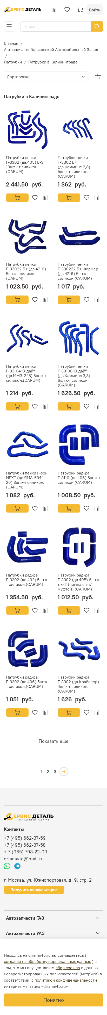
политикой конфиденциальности (66, 980)
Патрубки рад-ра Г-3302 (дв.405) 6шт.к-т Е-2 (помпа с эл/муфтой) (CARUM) (79, 582)
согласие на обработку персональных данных (47, 961)
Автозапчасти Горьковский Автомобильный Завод (51, 49)
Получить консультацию (34, 890)
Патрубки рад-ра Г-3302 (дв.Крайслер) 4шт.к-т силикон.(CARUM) (78, 684)
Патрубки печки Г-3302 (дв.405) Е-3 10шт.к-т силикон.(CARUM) (24, 164)
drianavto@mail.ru (24, 859)
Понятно (53, 1000)
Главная (11, 43)
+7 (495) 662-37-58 (25, 845)
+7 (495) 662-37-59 (25, 838)
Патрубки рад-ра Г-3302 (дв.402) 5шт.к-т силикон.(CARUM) (27, 579)
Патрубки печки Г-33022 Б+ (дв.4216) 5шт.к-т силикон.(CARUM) (26, 271)
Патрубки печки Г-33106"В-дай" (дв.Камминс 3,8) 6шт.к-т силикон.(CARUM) (74, 375)
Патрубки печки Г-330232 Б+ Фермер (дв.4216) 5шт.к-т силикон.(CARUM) (78, 271)
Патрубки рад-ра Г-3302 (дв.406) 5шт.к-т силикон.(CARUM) (27, 681)
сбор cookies (68, 967)
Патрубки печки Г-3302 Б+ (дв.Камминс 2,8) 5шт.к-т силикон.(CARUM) (74, 167)
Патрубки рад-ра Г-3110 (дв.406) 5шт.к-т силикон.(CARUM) (79, 477)
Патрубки (13, 61)
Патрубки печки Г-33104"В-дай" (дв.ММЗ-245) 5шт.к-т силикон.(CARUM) (26, 373)
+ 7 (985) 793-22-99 (25, 852)
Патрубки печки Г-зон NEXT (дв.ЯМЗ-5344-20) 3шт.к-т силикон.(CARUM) (27, 479)
